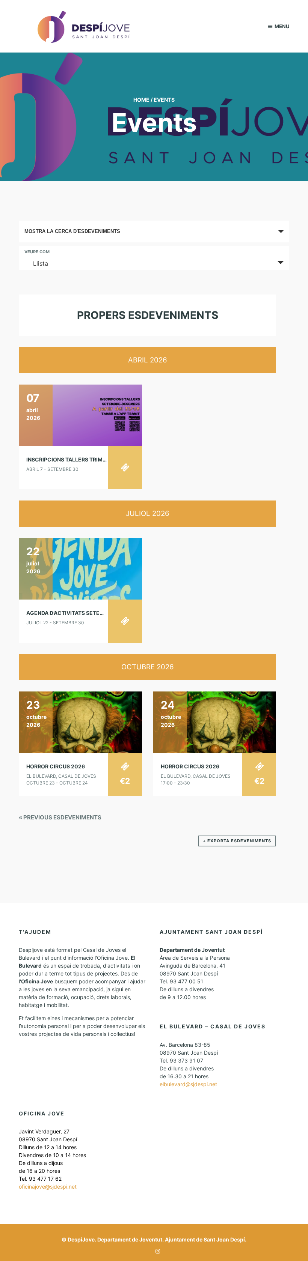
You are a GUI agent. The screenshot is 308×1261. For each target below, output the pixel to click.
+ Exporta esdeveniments (237, 840)
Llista (40, 263)
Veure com (37, 252)
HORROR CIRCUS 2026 (55, 766)
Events (164, 99)
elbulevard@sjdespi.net (188, 1084)
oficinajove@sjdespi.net (48, 1186)
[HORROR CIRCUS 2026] (80, 721)
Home (141, 99)
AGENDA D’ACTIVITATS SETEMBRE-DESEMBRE (86, 613)
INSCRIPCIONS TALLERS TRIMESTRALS (76, 459)
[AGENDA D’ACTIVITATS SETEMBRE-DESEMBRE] (80, 568)
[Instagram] (156, 1251)
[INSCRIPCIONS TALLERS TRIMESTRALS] (80, 415)
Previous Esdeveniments (60, 817)
